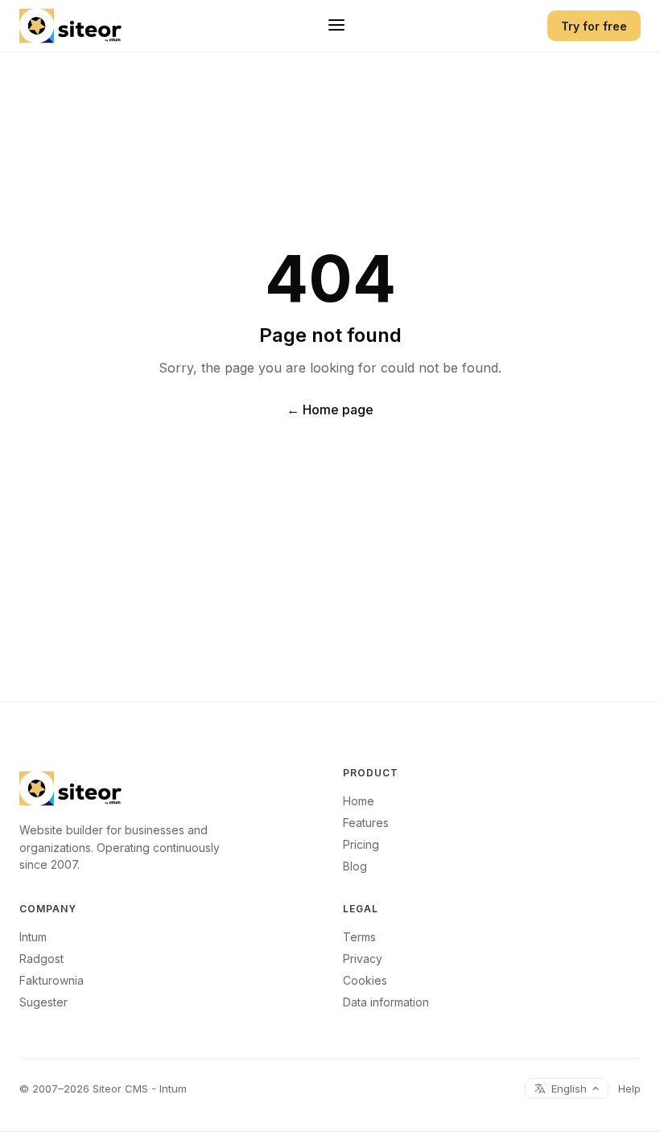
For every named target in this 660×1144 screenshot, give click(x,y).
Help (629, 1088)
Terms (359, 937)
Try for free (594, 26)
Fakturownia (51, 980)
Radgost (41, 958)
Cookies (365, 980)
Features (366, 822)
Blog (355, 866)
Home (358, 801)
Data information (386, 1002)
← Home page (330, 409)
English (569, 1088)
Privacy (362, 958)
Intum (33, 937)
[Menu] (336, 26)
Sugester (43, 1002)
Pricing (361, 844)
